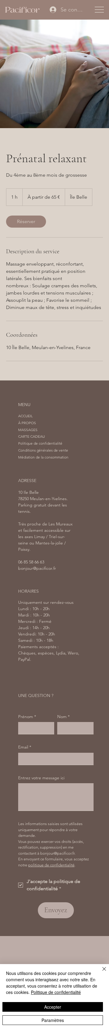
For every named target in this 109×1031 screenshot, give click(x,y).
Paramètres (52, 1020)
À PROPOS (27, 423)
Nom (63, 716)
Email (24, 747)
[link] (26, 222)
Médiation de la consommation (43, 457)
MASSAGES (28, 429)
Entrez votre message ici (41, 777)
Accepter (52, 1007)
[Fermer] (100, 972)
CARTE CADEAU (31, 436)
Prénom (27, 716)
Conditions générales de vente (43, 450)
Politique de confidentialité (40, 443)
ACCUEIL (25, 416)
